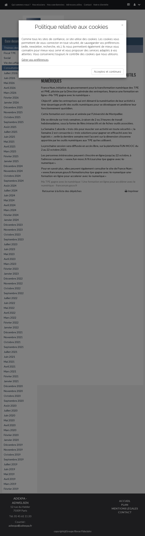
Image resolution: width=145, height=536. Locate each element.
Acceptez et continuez (107, 71)
